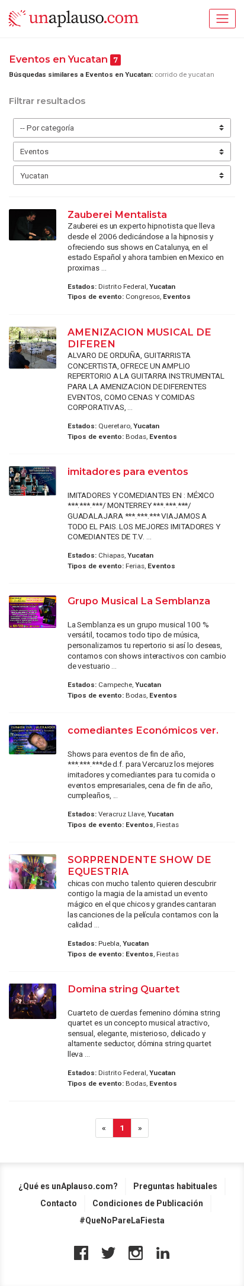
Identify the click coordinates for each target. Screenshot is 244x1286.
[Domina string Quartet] (32, 1001)
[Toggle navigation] (222, 18)
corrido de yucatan (184, 74)
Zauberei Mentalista (118, 214)
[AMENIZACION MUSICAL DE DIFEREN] (32, 348)
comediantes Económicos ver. (143, 730)
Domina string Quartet (123, 989)
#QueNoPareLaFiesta (122, 1220)
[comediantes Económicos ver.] (32, 739)
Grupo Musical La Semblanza (139, 601)
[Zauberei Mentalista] (32, 224)
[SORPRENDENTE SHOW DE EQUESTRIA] (32, 871)
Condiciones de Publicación (147, 1203)
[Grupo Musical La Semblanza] (32, 611)
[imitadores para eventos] (32, 481)
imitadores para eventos (128, 471)
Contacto (58, 1203)
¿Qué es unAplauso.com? (68, 1186)
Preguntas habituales (175, 1186)
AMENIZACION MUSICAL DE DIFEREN (139, 338)
